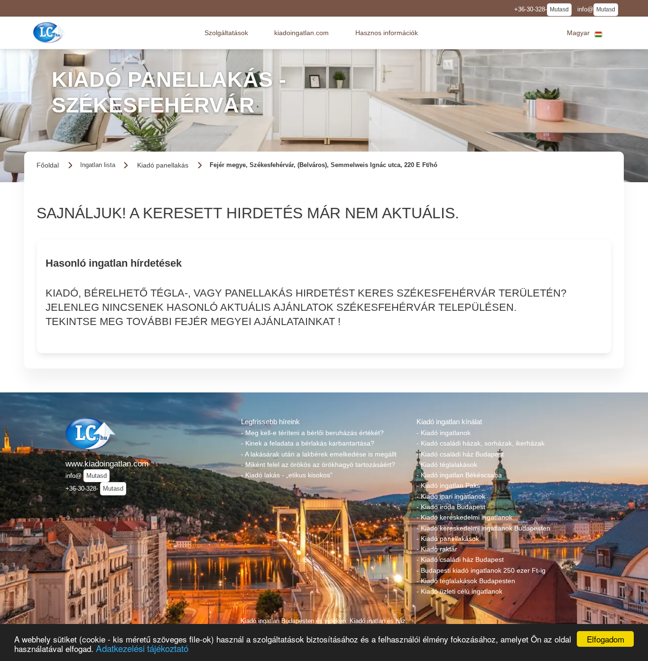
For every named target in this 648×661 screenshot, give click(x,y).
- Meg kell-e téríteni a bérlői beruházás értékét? (312, 433)
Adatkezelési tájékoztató (142, 648)
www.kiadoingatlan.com (106, 463)
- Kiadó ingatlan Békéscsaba (459, 475)
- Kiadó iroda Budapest (451, 507)
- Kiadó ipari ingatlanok (451, 496)
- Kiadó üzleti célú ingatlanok (459, 591)
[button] (226, 33)
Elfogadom (605, 639)
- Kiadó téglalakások (447, 464)
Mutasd (559, 9)
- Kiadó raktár (437, 549)
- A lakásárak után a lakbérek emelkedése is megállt (319, 454)
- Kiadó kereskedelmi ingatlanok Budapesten (483, 528)
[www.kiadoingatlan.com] (50, 32)
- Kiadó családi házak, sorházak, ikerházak (481, 443)
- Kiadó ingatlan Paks (448, 485)
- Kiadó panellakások (448, 538)
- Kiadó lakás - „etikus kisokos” (287, 475)
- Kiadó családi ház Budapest (460, 454)
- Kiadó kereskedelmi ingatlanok (464, 517)
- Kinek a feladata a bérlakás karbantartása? (307, 443)
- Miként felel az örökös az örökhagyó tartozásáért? (318, 464)
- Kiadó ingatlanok (444, 433)
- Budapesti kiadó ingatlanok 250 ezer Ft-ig (481, 570)
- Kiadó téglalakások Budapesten (466, 581)
